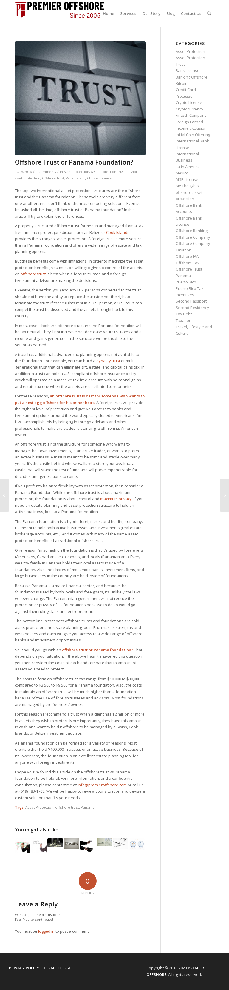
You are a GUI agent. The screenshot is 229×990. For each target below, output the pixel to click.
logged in (46, 931)
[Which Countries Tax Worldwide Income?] (224, 495)
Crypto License (189, 102)
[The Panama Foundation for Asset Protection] (137, 844)
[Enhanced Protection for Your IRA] (104, 842)
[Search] (209, 13)
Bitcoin (182, 83)
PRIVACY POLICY (24, 968)
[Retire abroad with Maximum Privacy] (120, 843)
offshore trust (67, 807)
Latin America (188, 166)
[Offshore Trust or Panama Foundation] (80, 98)
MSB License (187, 179)
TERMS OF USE (57, 968)
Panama (72, 178)
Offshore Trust (53, 178)
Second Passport (191, 301)
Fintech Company (191, 115)
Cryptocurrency (189, 109)
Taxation (183, 320)
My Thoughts (187, 185)
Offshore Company (193, 237)
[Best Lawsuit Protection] (4, 495)
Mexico (182, 173)
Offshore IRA (187, 256)
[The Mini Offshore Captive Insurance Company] (39, 845)
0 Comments (46, 172)
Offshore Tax (187, 262)
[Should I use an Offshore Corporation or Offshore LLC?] (71, 843)
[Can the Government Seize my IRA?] (88, 845)
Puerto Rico (186, 282)
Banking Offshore (192, 77)
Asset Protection (76, 172)
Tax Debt (184, 314)
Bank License (187, 70)
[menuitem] (108, 13)
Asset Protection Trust (108, 172)
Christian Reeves (100, 178)
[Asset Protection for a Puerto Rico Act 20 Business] (55, 842)
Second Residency (192, 307)
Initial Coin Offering (193, 134)
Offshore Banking (192, 230)
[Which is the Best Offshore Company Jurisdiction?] (22, 845)
